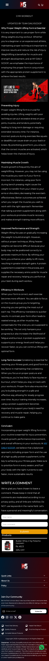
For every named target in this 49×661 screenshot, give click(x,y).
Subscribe (38, 611)
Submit (24, 531)
